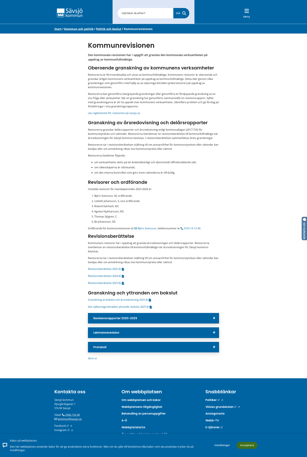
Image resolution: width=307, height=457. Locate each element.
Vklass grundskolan (222, 407)
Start (58, 29)
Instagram (63, 430)
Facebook (63, 425)
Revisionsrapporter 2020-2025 (115, 318)
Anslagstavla (214, 413)
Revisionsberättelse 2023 (107, 283)
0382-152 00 (72, 415)
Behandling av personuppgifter (144, 413)
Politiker (214, 400)
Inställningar (222, 445)
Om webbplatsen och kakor (141, 400)
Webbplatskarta (133, 427)
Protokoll (99, 347)
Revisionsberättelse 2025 (107, 269)
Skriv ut (92, 358)
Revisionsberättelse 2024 (107, 276)
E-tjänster (214, 427)
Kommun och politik (79, 29)
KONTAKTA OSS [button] (304, 230)
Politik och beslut (108, 29)
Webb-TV (212, 420)
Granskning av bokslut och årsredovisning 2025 (120, 299)
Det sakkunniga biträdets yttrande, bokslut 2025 (120, 306)
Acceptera (247, 445)
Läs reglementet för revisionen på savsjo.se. (114, 113)
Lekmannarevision (106, 333)
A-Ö (124, 420)
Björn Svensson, (147, 228)
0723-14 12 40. (193, 228)
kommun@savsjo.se (70, 419)
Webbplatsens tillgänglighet (142, 407)
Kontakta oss (69, 391)
